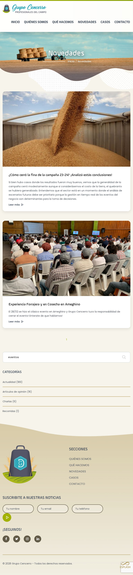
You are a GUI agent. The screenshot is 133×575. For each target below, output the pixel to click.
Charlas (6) (9, 401)
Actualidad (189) (13, 382)
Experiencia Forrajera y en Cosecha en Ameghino (44, 304)
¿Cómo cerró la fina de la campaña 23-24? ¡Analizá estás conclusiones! (60, 175)
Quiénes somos (36, 22)
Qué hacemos (63, 22)
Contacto (122, 22)
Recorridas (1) (11, 411)
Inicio (15, 22)
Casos (105, 22)
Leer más (14, 204)
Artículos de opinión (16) (17, 391)
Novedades (87, 22)
